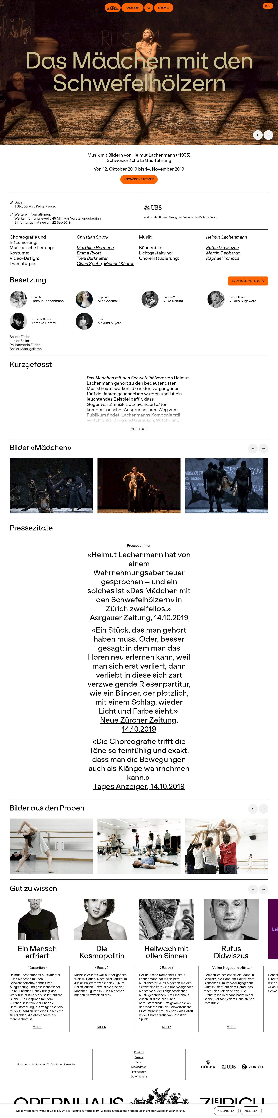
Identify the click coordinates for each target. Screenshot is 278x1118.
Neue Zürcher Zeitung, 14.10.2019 (139, 724)
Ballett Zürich (20, 337)
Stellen (138, 1062)
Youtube (56, 1064)
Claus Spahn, (90, 263)
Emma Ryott (89, 252)
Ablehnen (251, 1110)
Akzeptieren (226, 1110)
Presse (138, 1057)
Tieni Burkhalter (92, 258)
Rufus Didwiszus (222, 247)
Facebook (23, 1064)
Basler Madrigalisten (26, 349)
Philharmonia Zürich (25, 345)
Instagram (38, 1064)
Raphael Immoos (222, 258)
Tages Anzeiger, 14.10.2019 (139, 786)
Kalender (132, 7)
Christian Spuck (92, 237)
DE (266, 6)
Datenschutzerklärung (170, 1110)
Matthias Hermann (95, 247)
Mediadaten (139, 1066)
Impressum (139, 1071)
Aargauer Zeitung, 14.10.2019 (139, 617)
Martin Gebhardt (223, 252)
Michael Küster (119, 263)
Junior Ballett (20, 341)
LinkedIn (69, 1064)
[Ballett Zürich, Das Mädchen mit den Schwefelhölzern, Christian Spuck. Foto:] (51, 846)
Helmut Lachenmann (226, 237)
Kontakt (139, 1052)
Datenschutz (139, 1076)
